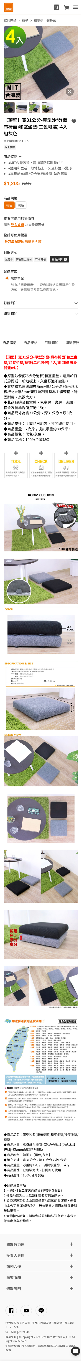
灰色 (9, 205)
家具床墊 (10, 20)
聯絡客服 (46, 1346)
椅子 (25, 20)
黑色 (21, 205)
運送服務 (72, 342)
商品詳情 (9, 342)
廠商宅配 (17, 278)
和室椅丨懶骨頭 (45, 20)
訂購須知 (51, 342)
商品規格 (30, 342)
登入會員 (17, 224)
